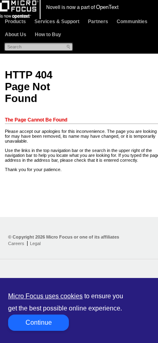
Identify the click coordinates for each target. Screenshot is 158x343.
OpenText (107, 7)
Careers (16, 243)
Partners (98, 21)
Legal (35, 243)
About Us (15, 34)
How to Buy (48, 34)
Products (15, 21)
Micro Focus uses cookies (45, 296)
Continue (39, 322)
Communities (132, 21)
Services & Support (56, 21)
